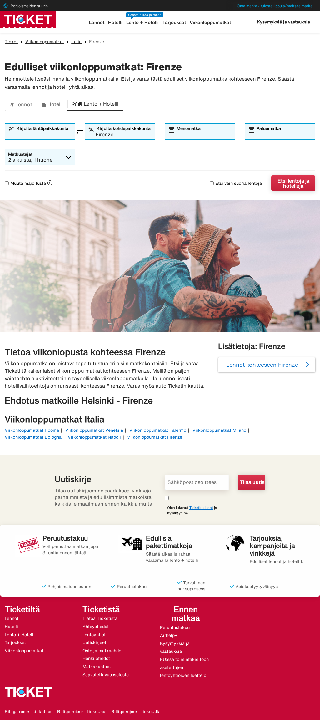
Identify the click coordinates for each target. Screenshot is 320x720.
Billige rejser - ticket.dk (135, 711)
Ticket (11, 41)
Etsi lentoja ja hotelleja (293, 183)
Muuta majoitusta (28, 183)
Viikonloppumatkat (210, 22)
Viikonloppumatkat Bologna (33, 437)
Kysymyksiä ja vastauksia (283, 22)
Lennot (96, 22)
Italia (76, 41)
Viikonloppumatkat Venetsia (94, 430)
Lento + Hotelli (142, 22)
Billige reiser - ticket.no (81, 711)
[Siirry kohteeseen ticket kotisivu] (28, 19)
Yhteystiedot (95, 626)
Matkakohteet (96, 666)
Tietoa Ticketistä (100, 618)
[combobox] (44, 134)
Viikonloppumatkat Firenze (154, 437)
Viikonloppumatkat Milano (219, 430)
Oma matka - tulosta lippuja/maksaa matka (274, 6)
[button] (21, 104)
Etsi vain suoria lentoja (238, 183)
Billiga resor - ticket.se (28, 711)
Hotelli (115, 22)
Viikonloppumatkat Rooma (32, 430)
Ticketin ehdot (201, 507)
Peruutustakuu (175, 627)
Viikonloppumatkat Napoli (94, 437)
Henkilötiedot (96, 658)
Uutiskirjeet (94, 642)
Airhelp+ (169, 635)
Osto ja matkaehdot (102, 650)
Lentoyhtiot (94, 634)
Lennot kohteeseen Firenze (262, 364)
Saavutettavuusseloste (105, 674)
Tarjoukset (174, 22)
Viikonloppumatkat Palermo (157, 430)
